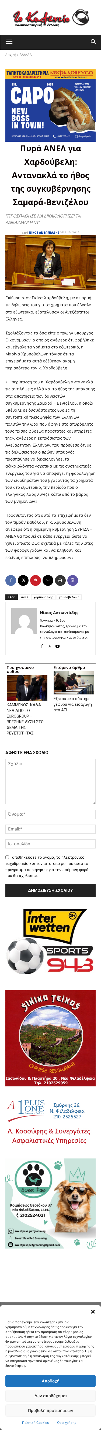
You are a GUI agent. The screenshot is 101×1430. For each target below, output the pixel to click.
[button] (93, 1311)
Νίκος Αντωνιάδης (44, 232)
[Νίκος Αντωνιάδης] (24, 628)
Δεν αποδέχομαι (50, 1395)
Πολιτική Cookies (35, 1423)
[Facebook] (10, 580)
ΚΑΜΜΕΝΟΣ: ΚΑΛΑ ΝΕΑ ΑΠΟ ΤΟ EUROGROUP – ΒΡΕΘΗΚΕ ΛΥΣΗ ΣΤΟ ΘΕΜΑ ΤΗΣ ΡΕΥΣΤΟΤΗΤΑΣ (25, 719)
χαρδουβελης (43, 597)
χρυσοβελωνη (69, 597)
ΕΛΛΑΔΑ (26, 54)
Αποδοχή (51, 1380)
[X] (23, 580)
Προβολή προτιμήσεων (50, 1410)
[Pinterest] (35, 580)
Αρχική (10, 54)
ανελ (24, 597)
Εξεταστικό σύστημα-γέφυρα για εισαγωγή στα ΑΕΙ (73, 704)
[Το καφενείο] (50, 17)
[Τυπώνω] (60, 580)
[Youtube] (57, 645)
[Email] (48, 580)
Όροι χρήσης (66, 1423)
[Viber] (72, 580)
